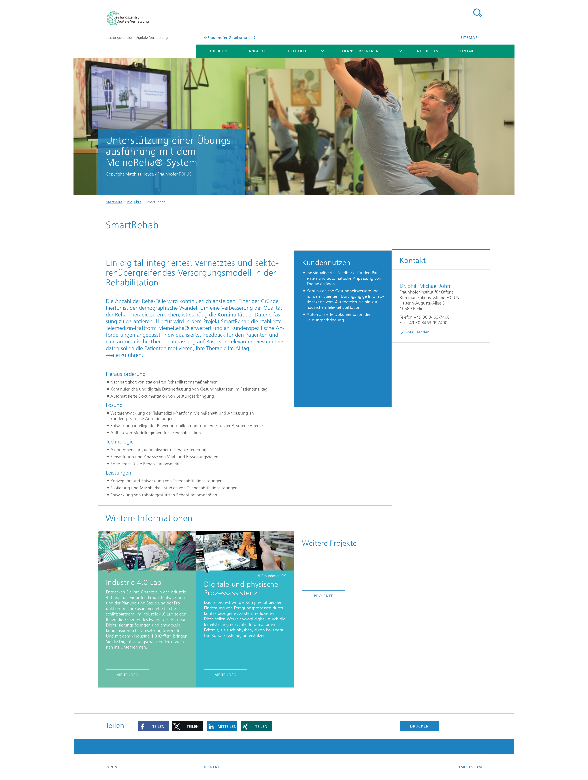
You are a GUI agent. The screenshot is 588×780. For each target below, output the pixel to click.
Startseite (114, 202)
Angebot (258, 51)
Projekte (297, 51)
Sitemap (469, 38)
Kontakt (467, 51)
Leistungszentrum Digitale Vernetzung (137, 37)
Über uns (220, 51)
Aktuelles (427, 51)
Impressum (470, 767)
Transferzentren (360, 51)
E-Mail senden (417, 332)
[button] (153, 726)
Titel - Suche (477, 13)
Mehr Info (127, 675)
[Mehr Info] (147, 552)
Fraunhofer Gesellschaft (228, 37)
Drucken (419, 726)
